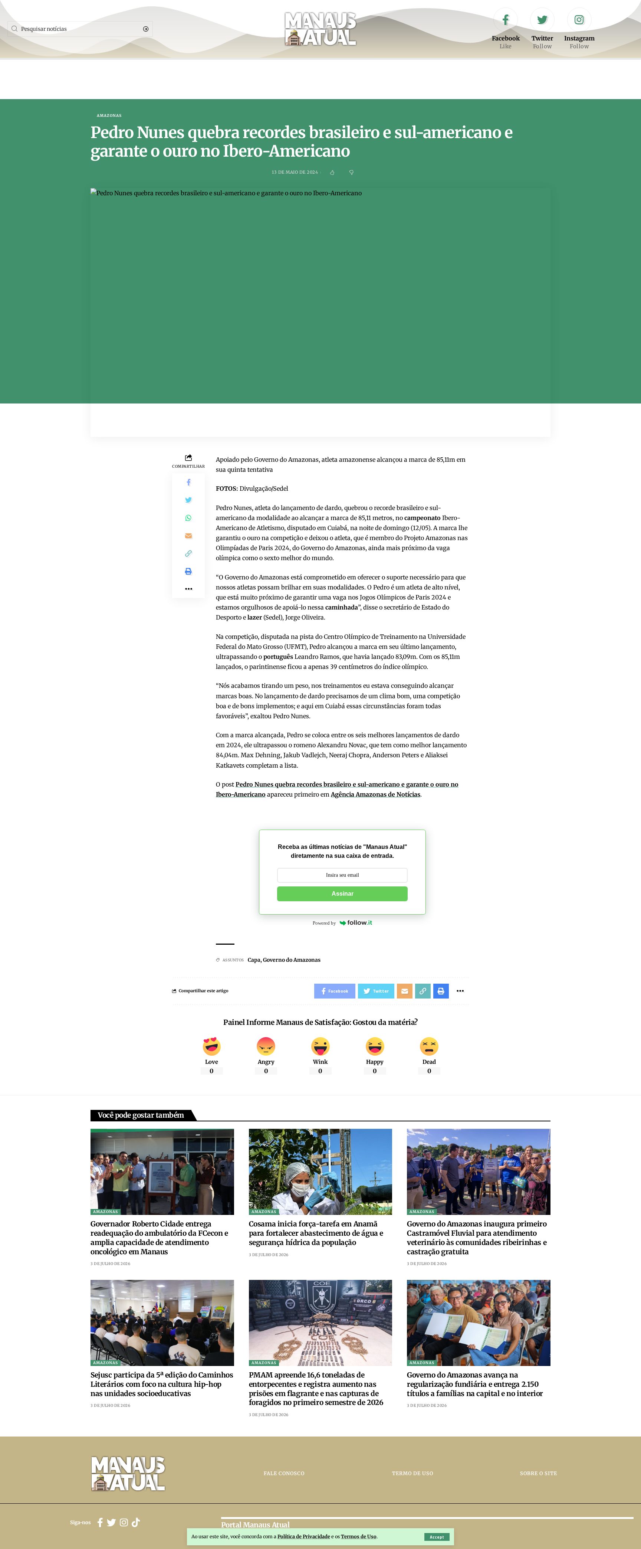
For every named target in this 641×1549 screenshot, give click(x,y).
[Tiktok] (136, 1523)
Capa (254, 960)
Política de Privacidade (303, 1536)
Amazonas (109, 116)
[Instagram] (579, 28)
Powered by (324, 923)
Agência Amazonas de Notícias (375, 794)
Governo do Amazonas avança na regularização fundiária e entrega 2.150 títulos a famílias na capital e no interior (475, 1384)
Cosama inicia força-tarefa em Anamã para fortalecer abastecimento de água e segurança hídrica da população (316, 1232)
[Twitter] (542, 28)
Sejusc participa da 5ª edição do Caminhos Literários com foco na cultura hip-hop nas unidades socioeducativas (162, 1384)
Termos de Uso (359, 1536)
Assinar (343, 893)
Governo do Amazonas (291, 960)
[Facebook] (505, 28)
